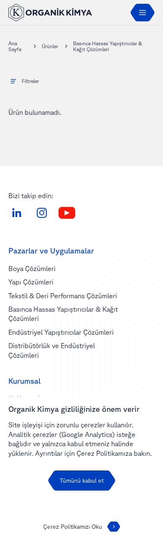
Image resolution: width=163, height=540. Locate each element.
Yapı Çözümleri (30, 282)
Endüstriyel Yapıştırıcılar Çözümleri (61, 332)
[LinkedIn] (16, 212)
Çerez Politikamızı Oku (72, 526)
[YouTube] (67, 212)
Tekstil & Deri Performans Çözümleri (62, 296)
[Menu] (142, 12)
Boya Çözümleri (32, 268)
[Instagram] (41, 212)
